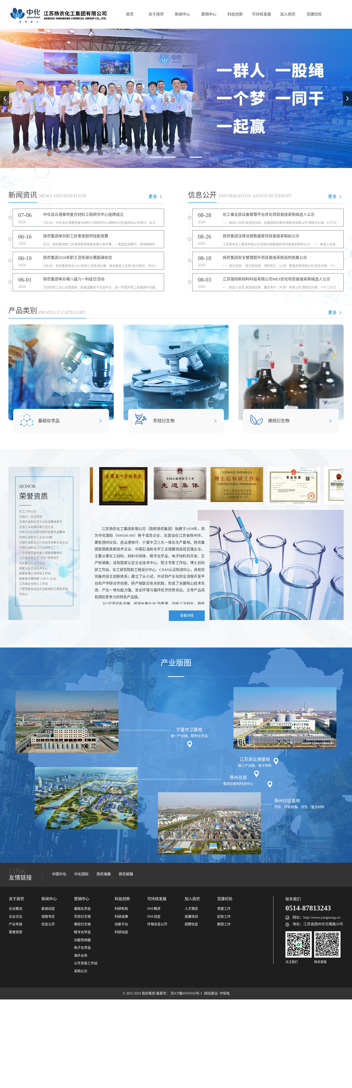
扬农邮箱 (126, 874)
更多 (152, 196)
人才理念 (191, 908)
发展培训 (191, 916)
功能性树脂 (82, 940)
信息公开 (48, 924)
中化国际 (81, 874)
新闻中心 (182, 14)
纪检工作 (224, 916)
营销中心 (208, 14)
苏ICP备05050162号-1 (186, 993)
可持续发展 (261, 14)
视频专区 (48, 916)
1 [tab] (156, 157)
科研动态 (121, 932)
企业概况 (15, 908)
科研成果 (121, 916)
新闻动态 (48, 908)
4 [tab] (196, 157)
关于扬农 (156, 14)
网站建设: (212, 993)
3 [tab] (183, 157)
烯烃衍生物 (279, 420)
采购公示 (80, 971)
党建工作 (224, 908)
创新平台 (121, 924)
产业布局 (15, 924)
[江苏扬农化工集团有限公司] (58, 14)
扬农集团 (149, 993)
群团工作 (224, 924)
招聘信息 (191, 924)
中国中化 (59, 874)
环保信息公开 (157, 924)
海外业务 (80, 955)
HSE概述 (153, 908)
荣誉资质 (15, 932)
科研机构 (121, 908)
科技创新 (235, 14)
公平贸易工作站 (85, 963)
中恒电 (225, 993)
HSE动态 (153, 916)
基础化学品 (49, 420)
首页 (130, 14)
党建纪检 (314, 14)
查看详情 (186, 615)
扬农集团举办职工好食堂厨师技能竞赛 (75, 236)
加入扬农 (287, 14)
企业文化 (15, 916)
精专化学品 (82, 932)
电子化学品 (82, 947)
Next (347, 98)
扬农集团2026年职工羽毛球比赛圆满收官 (77, 258)
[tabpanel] (176, 98)
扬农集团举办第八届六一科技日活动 (73, 279)
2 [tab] (169, 157)
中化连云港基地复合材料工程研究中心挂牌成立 (83, 214)
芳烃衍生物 (164, 420)
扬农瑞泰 (104, 874)
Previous (4, 98)
